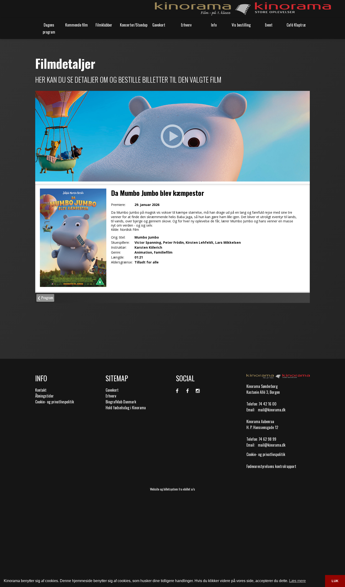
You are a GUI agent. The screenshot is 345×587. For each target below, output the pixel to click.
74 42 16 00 (267, 404)
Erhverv (186, 25)
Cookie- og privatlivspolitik (54, 402)
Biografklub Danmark (121, 402)
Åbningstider (44, 396)
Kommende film (76, 25)
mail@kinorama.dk (271, 410)
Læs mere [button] (297, 581)
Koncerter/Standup (132, 25)
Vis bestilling (241, 25)
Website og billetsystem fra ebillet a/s (172, 489)
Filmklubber (104, 25)
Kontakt (40, 390)
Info (214, 25)
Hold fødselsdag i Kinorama (126, 407)
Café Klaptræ (296, 25)
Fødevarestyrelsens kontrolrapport (271, 466)
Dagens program (49, 28)
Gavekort (158, 25)
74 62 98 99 (267, 439)
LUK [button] (335, 581)
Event (268, 25)
